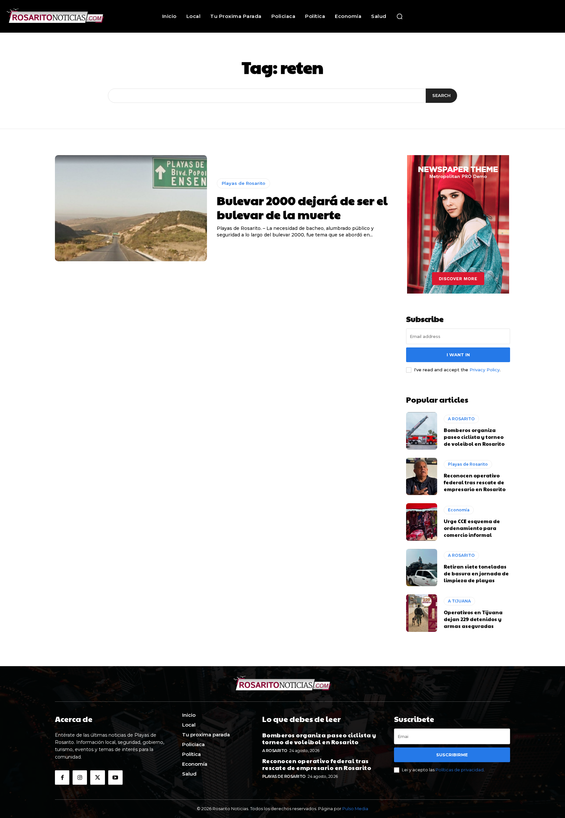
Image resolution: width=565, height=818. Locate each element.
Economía (459, 509)
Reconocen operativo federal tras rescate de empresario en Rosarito (474, 482)
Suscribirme (452, 754)
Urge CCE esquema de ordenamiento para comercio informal (472, 528)
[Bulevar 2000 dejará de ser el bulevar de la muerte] (131, 208)
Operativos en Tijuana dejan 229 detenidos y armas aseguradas (473, 619)
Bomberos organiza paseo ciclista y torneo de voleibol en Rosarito (474, 436)
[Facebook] (62, 777)
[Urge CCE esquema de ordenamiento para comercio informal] (421, 521)
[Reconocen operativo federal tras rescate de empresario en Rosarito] (421, 476)
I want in (458, 354)
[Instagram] (80, 777)
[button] (399, 16)
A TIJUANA (459, 601)
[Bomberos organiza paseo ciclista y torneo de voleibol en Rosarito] (421, 430)
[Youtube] (115, 777)
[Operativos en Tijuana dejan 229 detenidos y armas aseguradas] (421, 613)
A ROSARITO (461, 418)
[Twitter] (97, 777)
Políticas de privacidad (460, 769)
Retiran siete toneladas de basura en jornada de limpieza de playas (476, 573)
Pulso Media (355, 808)
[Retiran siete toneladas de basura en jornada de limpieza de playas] (421, 567)
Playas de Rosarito (243, 183)
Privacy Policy (485, 369)
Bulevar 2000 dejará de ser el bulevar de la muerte (302, 207)
